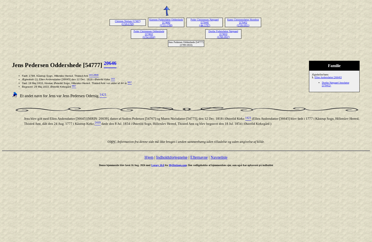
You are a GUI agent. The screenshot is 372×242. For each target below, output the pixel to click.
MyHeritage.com (178, 165)
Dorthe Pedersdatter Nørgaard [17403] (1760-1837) (223, 34)
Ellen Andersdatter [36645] (328, 77)
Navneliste (219, 157)
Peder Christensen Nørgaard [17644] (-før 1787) (205, 22)
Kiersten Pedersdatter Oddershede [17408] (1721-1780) (166, 22)
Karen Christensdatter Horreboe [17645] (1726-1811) (243, 22)
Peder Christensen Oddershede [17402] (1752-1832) (149, 34)
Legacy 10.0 (157, 165)
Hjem (148, 157)
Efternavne (199, 157)
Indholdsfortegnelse (172, 157)
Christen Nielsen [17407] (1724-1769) (127, 22)
